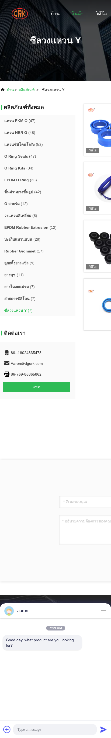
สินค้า (77, 13)
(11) (14, 275)
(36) (20, 180)
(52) (23, 144)
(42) (22, 192)
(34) (18, 168)
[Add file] (7, 729)
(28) (22, 239)
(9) (19, 263)
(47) (20, 121)
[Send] (103, 729)
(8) (20, 215)
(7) (19, 287)
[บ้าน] (21, 13)
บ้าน (55, 13)
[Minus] (103, 611)
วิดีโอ (101, 13)
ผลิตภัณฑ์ (27, 90)
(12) (16, 204)
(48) (19, 132)
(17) (24, 251)
